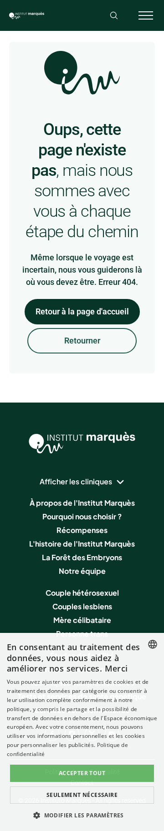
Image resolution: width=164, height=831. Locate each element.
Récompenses (82, 530)
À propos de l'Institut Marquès (82, 503)
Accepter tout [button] (82, 773)
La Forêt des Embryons (82, 557)
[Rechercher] (114, 15)
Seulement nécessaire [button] (82, 795)
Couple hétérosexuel (82, 592)
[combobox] (152, 644)
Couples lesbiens (82, 606)
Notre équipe (82, 571)
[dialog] (82, 732)
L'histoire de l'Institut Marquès (82, 543)
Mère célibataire (82, 620)
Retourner (82, 340)
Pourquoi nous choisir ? (82, 516)
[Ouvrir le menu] (146, 15)
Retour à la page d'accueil (82, 311)
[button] (82, 815)
